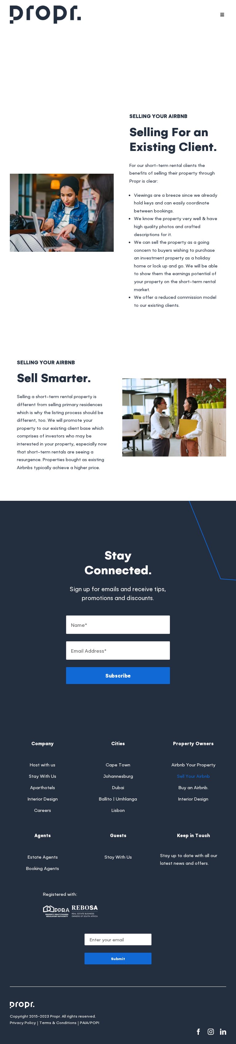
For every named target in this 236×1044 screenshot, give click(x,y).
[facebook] (198, 1032)
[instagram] (211, 1032)
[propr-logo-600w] (45, 8)
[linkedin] (223, 1032)
